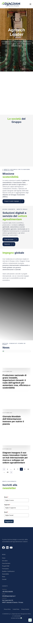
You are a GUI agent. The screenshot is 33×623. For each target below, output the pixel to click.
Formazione (5, 568)
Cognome (7, 504)
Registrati (9, 521)
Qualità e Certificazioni (8, 571)
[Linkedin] (7, 547)
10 (28, 469)
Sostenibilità (5, 574)
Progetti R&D (5, 566)
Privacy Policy (7, 609)
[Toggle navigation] (26, 4)
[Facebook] (3, 547)
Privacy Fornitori (25, 609)
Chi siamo (5, 560)
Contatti (4, 579)
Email (6, 512)
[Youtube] (11, 547)
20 (8, 472)
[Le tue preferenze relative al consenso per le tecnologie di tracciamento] (30, 620)
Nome (6, 497)
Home (3, 558)
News (3, 576)
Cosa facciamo (6, 563)
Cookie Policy (16, 609)
